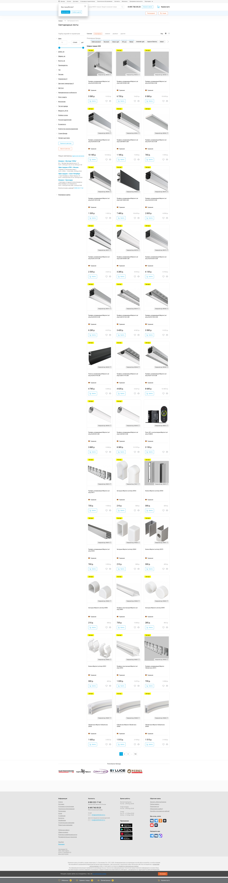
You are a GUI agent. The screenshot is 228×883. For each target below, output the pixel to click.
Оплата (69, 1)
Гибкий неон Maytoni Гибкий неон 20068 (155, 725)
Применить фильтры (65, 143)
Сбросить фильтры (65, 148)
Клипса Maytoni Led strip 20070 (154, 549)
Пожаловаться (154, 806)
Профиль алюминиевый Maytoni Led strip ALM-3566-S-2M (155, 82)
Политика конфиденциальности (67, 834)
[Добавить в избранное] (107, 101)
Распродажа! (151, 13)
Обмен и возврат (63, 832)
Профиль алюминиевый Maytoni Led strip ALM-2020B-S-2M (98, 82)
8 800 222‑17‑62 (94, 802)
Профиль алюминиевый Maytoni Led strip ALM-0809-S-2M (127, 140)
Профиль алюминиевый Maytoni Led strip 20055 (98, 550)
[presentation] (168, 42)
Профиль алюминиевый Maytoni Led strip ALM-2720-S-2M (98, 257)
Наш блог (61, 842)
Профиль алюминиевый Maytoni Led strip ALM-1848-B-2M (127, 199)
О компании (61, 816)
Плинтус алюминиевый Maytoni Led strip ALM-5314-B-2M (98, 374)
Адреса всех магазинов (78, 156)
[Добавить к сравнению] (110, 101)
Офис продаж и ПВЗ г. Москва (68, 167)
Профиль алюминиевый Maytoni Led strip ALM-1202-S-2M (155, 140)
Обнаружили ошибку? (156, 809)
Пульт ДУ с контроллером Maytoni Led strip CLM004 (156, 433)
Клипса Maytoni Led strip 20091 (97, 666)
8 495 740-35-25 (134, 7)
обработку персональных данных (128, 866)
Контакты (117, 1)
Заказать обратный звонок (158, 802)
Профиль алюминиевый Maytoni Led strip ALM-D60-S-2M (127, 433)
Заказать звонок (147, 6)
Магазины (124, 1)
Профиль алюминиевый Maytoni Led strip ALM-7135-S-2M (155, 374)
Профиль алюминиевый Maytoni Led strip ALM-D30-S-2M (98, 433)
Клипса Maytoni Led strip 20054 (154, 491)
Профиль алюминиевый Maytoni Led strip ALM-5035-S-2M (98, 316)
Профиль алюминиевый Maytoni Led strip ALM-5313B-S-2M (155, 316)
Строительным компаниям (66, 822)
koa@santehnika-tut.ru (98, 820)
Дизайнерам (62, 820)
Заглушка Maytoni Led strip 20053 (126, 491)
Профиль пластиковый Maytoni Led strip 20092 (127, 667)
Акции (164, 13)
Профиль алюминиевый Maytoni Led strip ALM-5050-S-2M (98, 140)
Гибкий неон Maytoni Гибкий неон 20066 (126, 725)
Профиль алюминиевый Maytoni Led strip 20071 (98, 491)
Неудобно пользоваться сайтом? (159, 811)
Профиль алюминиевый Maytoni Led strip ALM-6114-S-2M (127, 374)
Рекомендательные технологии (67, 837)
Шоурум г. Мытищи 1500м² (67, 161)
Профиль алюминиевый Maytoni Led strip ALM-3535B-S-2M (127, 82)
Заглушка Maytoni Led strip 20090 (155, 607)
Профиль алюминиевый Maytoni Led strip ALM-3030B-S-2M (127, 257)
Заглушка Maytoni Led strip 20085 (98, 607)
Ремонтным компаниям (65, 825)
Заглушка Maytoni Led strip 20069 (126, 549)
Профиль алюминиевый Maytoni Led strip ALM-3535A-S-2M (155, 257)
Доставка (75, 1)
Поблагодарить (154, 804)
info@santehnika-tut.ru (98, 815)
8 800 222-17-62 (78, 188)
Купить (94, 101)
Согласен (163, 874)
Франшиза (61, 844)
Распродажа (62, 811)
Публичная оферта (63, 830)
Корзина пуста (165, 7)
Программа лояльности (136, 1)
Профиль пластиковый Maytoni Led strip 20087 (127, 608)
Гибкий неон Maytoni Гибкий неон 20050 (98, 725)
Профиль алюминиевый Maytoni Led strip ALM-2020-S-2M (155, 199)
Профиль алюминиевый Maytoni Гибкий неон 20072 (154, 667)
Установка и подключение (87, 1)
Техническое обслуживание (104, 1)
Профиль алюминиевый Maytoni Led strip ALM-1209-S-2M (98, 199)
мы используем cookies (99, 873)
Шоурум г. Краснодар (65, 180)
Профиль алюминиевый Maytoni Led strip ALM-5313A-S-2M (127, 316)
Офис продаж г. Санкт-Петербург (69, 174)
